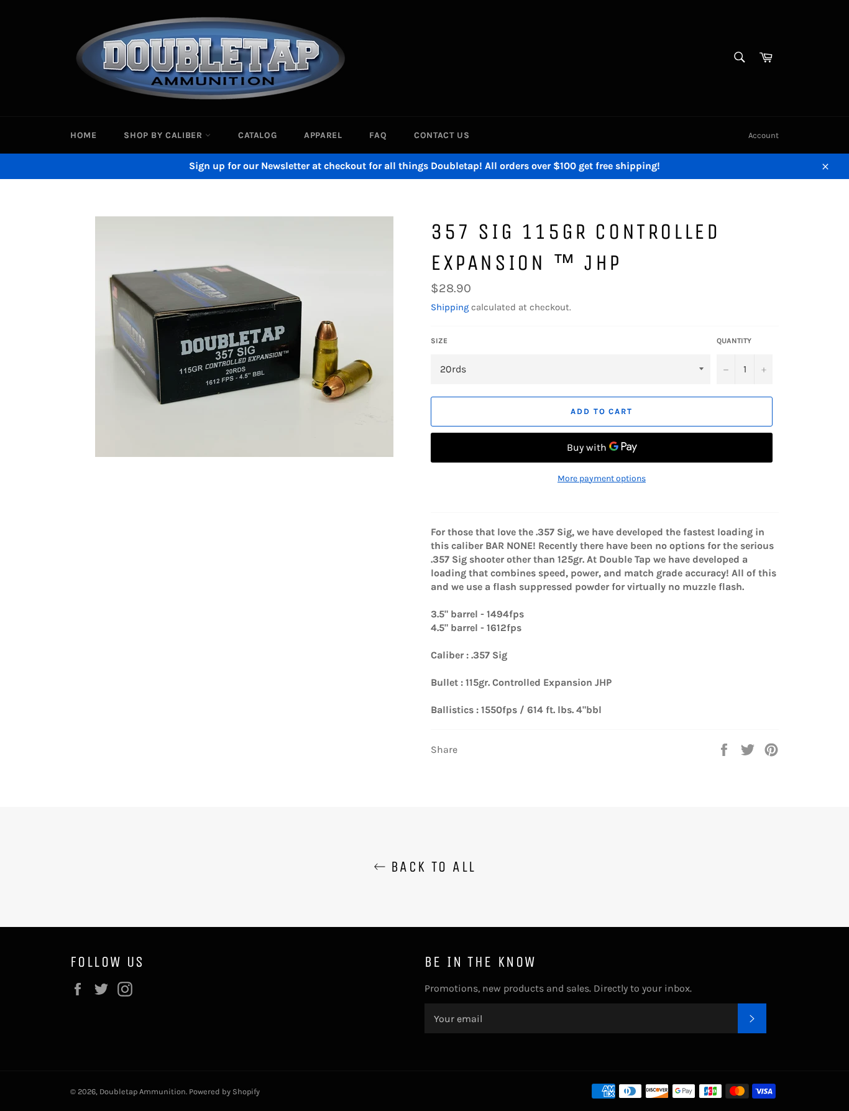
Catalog (257, 135)
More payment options (602, 478)
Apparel (323, 135)
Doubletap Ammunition (142, 1091)
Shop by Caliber (164, 135)
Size (439, 340)
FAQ (378, 135)
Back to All (431, 866)
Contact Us (441, 135)
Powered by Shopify (224, 1091)
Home (83, 135)
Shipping (450, 307)
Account (763, 135)
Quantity (734, 340)
